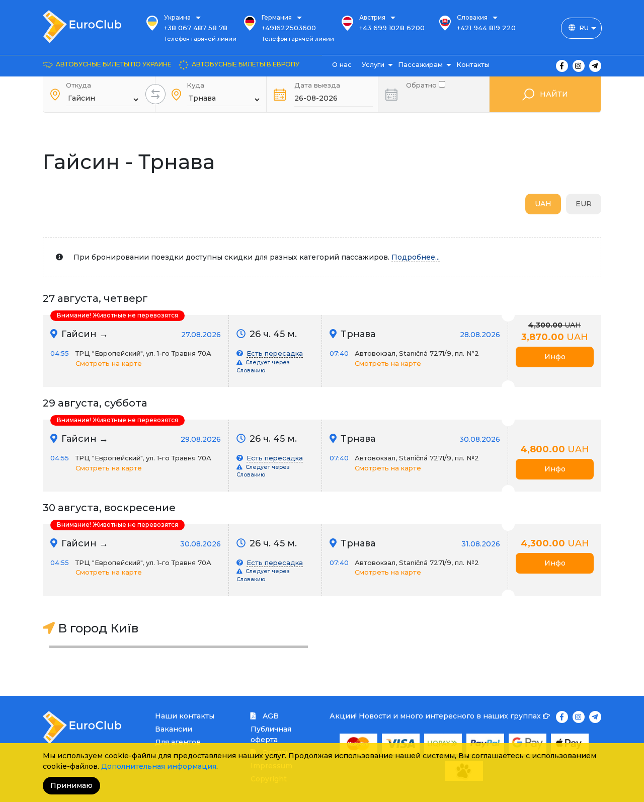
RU (584, 28)
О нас (342, 64)
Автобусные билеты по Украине (114, 64)
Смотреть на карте (108, 363)
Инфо (555, 356)
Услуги (373, 64)
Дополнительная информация (158, 766)
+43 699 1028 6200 (392, 28)
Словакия (472, 17)
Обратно (422, 84)
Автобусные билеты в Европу (245, 64)
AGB (270, 715)
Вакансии (173, 729)
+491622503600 (289, 28)
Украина (177, 17)
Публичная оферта (271, 734)
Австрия (372, 17)
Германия (277, 17)
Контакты (473, 64)
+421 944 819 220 (486, 28)
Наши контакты (184, 715)
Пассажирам (420, 64)
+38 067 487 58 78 (195, 28)
